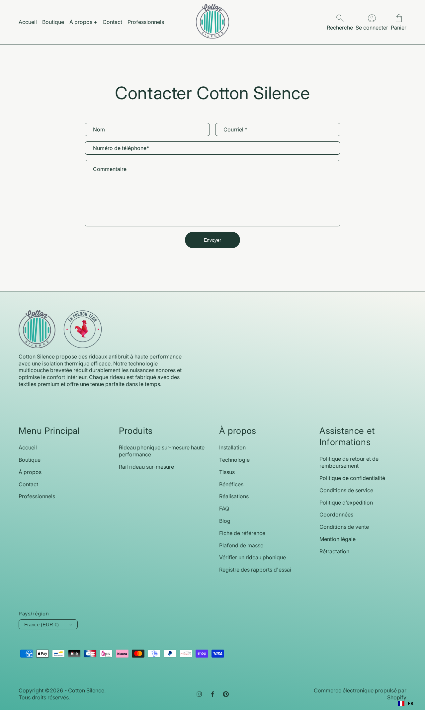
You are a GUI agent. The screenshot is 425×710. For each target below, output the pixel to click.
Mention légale (337, 539)
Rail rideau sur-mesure (146, 466)
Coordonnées (336, 514)
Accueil (28, 447)
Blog (224, 520)
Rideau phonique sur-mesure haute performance (162, 451)
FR (410, 703)
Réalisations (234, 496)
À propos (30, 472)
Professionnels (37, 496)
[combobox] (405, 703)
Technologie (234, 459)
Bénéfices (231, 484)
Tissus (227, 472)
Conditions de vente (344, 526)
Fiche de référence (242, 533)
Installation (232, 447)
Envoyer (212, 240)
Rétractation (334, 551)
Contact (28, 484)
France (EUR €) (41, 624)
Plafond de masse (241, 545)
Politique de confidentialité (352, 478)
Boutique (30, 459)
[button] (398, 22)
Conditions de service (346, 490)
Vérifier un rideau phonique (252, 557)
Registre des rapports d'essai (255, 569)
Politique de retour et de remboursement (349, 462)
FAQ (224, 508)
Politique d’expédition (346, 502)
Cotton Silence (86, 690)
